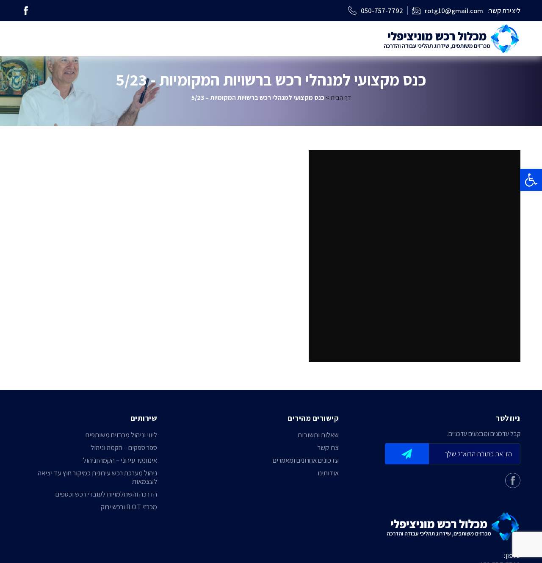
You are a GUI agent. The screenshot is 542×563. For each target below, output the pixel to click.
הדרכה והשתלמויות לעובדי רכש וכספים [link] (106, 494)
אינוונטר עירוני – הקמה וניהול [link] (120, 460)
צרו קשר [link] (328, 447)
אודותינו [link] (328, 473)
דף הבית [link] (341, 97)
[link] (531, 180)
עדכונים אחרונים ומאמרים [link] (306, 460)
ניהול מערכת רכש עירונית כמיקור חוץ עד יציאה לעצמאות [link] (97, 477)
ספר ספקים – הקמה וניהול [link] (124, 447)
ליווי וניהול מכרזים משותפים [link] (121, 435)
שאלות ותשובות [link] (318, 435)
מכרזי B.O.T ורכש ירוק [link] (129, 506)
